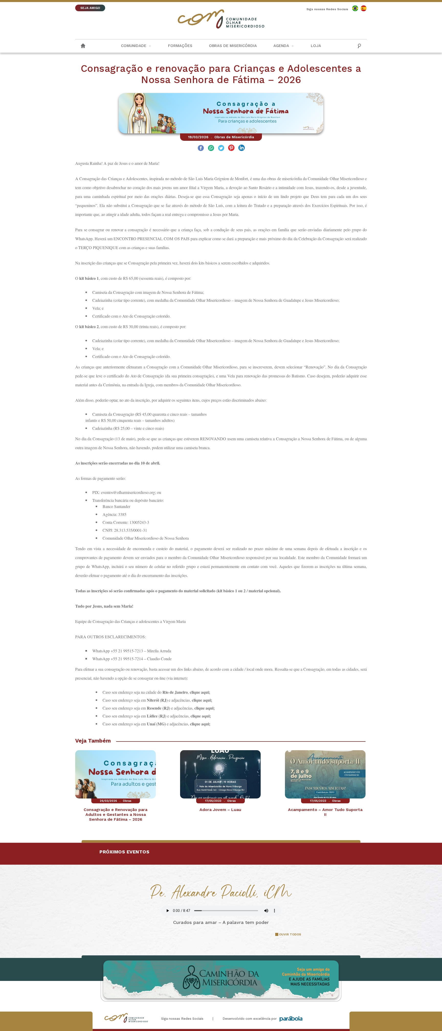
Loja (316, 45)
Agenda (281, 45)
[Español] (363, 8)
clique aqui (199, 692)
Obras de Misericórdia (233, 45)
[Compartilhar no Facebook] (200, 148)
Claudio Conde (159, 658)
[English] (355, 8)
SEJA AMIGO (90, 8)
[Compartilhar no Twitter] (221, 148)
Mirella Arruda (159, 650)
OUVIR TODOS (290, 934)
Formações (180, 45)
